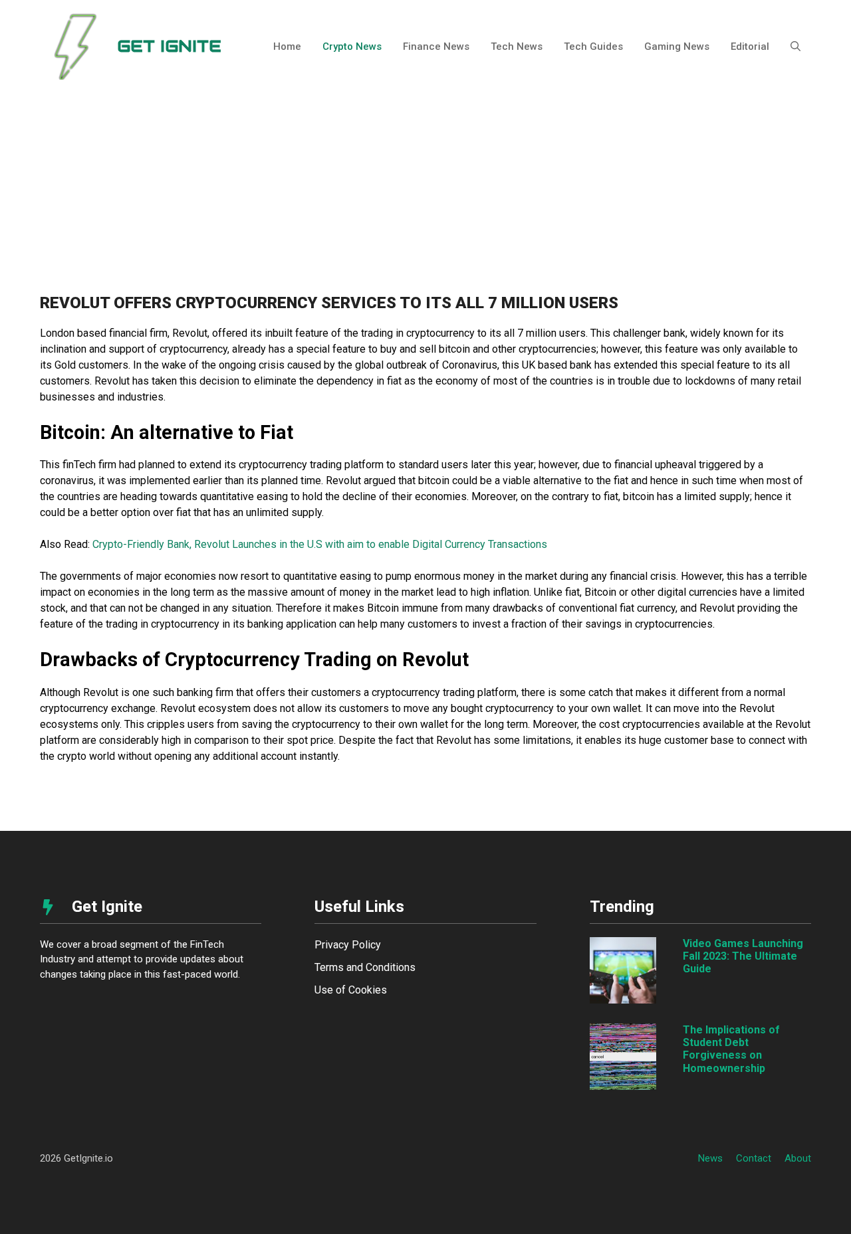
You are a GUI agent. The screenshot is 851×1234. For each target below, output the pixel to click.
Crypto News (352, 46)
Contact (753, 1158)
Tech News (517, 46)
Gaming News (676, 46)
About (798, 1158)
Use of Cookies (350, 990)
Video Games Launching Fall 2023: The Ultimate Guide (743, 956)
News (710, 1158)
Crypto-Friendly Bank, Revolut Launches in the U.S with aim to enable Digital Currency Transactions (319, 544)
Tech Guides (593, 46)
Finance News (436, 46)
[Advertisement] (425, 193)
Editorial (750, 46)
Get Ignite (169, 46)
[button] (795, 46)
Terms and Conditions (365, 967)
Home (287, 46)
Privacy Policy (347, 944)
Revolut (189, 333)
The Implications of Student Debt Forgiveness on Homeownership (731, 1049)
